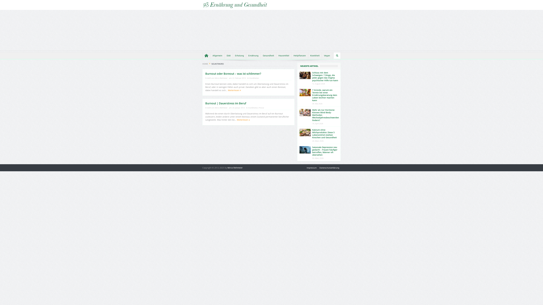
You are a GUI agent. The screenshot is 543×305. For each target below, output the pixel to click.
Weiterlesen (234, 90)
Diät (229, 55)
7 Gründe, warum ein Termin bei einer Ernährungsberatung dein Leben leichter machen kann (324, 95)
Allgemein (217, 55)
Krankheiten (254, 78)
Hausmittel (283, 55)
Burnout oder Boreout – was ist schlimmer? (233, 74)
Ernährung (253, 55)
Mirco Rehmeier (221, 78)
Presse (261, 108)
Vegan (327, 55)
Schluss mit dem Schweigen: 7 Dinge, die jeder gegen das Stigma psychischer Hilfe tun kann (325, 76)
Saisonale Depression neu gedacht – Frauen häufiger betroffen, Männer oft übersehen (324, 151)
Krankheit (315, 55)
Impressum (312, 168)
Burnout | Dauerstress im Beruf (225, 103)
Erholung (239, 55)
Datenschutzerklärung (329, 168)
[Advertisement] (271, 31)
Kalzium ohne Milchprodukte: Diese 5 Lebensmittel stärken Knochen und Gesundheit (324, 133)
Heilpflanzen (300, 55)
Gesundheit (268, 55)
